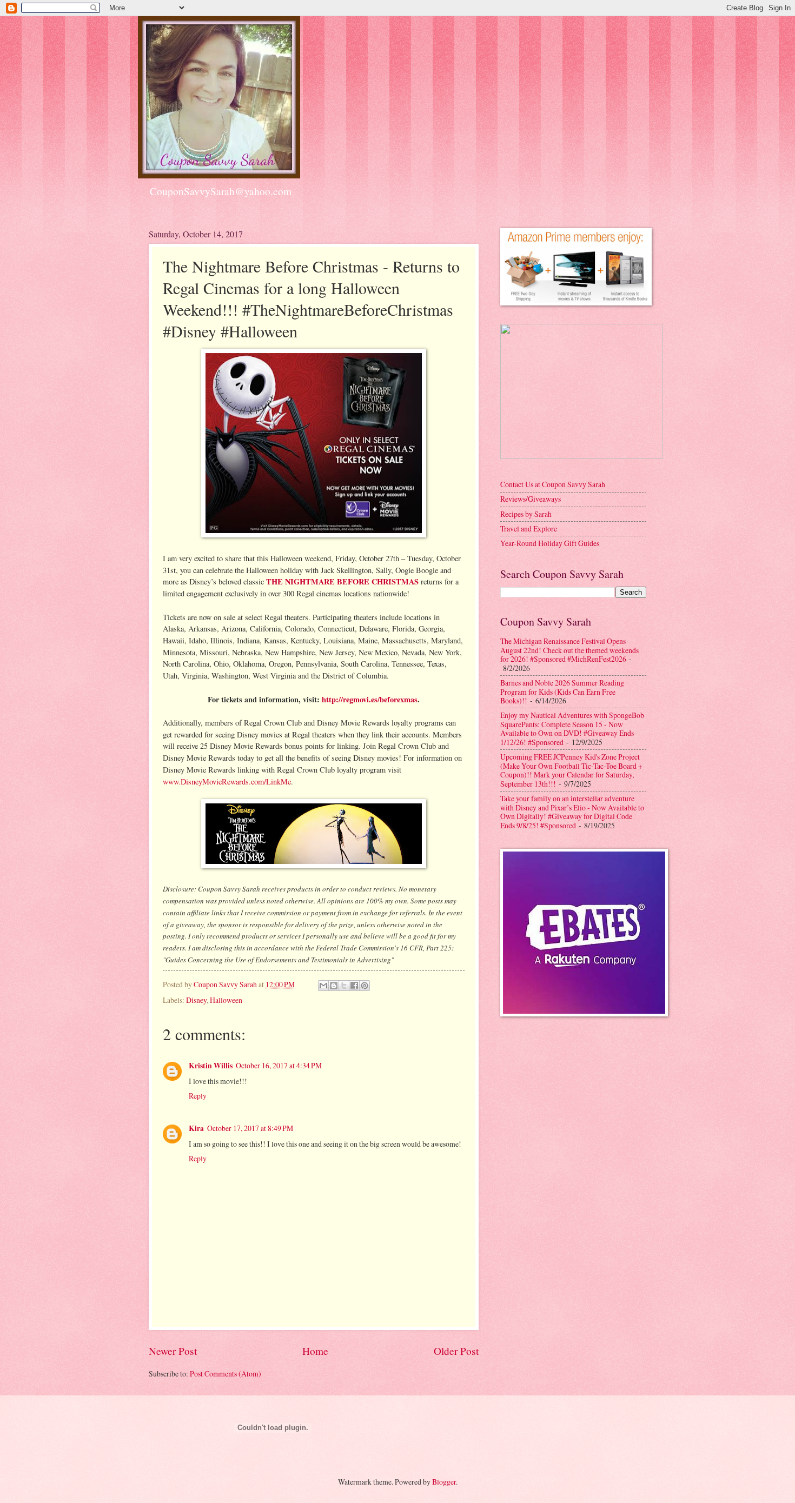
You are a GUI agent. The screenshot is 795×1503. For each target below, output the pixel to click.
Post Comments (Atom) (225, 1373)
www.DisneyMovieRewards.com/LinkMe (227, 781)
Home (315, 1351)
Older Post (456, 1351)
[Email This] (323, 985)
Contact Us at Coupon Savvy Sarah (552, 484)
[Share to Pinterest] (364, 985)
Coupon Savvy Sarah (226, 984)
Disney (196, 1000)
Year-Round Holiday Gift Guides (549, 543)
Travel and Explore (528, 528)
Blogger (444, 1482)
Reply (198, 1095)
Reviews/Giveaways (530, 499)
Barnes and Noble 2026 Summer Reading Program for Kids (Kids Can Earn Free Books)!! (562, 691)
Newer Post (173, 1351)
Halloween (226, 1000)
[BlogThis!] (333, 985)
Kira (196, 1128)
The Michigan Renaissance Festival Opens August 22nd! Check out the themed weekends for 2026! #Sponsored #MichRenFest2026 (569, 650)
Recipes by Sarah (526, 514)
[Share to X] (344, 985)
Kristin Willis (211, 1065)
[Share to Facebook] (354, 985)
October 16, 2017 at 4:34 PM (279, 1065)
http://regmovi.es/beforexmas (370, 699)
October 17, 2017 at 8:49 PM (250, 1128)
